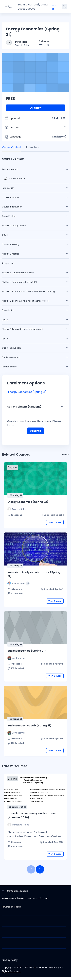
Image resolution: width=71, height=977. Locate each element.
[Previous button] (31, 869)
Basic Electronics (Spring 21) (26, 651)
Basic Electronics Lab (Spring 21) (29, 725)
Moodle (17, 906)
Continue (35, 430)
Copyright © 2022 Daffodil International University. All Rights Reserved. (32, 969)
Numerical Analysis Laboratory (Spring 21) (33, 574)
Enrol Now (35, 107)
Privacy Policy (10, 960)
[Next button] (40, 869)
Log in (54, 7)
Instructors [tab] (32, 147)
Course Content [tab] (11, 147)
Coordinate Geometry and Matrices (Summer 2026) (31, 815)
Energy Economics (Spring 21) (27, 392)
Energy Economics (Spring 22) (27, 502)
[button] (10, 6)
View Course (54, 522)
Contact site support (17, 891)
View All (65, 454)
